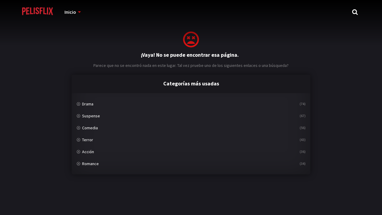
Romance (90, 163)
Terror (87, 139)
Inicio (70, 12)
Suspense (91, 116)
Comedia (90, 127)
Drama (87, 104)
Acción (88, 151)
